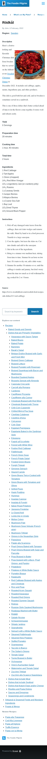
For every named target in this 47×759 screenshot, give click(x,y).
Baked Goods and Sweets (19, 329)
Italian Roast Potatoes (21, 506)
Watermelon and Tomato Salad (25, 668)
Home (4, 15)
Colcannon (16, 421)
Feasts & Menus (12, 706)
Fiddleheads (16, 452)
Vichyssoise (16, 661)
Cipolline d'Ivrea (18, 418)
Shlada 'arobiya (18, 624)
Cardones (15, 391)
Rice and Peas (17, 587)
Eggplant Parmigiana (20, 428)
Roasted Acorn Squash (21, 590)
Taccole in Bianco (19, 648)
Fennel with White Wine (21, 445)
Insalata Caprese (18, 499)
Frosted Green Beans (20, 462)
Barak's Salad (17, 350)
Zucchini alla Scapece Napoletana (26, 675)
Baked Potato (17, 343)
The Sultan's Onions (20, 651)
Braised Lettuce (18, 364)
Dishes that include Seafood (20, 682)
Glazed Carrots (18, 472)
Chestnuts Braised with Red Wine (26, 401)
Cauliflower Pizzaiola (20, 394)
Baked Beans (17, 340)
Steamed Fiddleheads (21, 634)
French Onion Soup (20, 455)
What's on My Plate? (22, 15)
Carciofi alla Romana (20, 387)
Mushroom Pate (18, 523)
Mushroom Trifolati (19, 533)
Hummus (15, 496)
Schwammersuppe (19, 621)
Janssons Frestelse (20, 509)
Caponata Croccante (20, 384)
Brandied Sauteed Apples (22, 377)
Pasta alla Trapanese (14, 717)
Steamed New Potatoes (21, 638)
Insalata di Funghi (19, 502)
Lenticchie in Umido (20, 516)
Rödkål (14, 614)
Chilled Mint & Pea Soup (22, 411)
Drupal (15, 751)
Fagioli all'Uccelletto (20, 442)
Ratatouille (16, 577)
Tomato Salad (17, 655)
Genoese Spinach (19, 469)
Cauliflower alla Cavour (21, 398)
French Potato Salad (20, 458)
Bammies (15, 347)
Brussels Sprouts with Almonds (25, 381)
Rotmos (14, 604)
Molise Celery (17, 519)
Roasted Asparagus (20, 594)
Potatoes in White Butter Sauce (25, 570)
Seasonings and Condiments (21, 696)
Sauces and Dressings (18, 692)
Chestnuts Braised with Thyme (24, 404)
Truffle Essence (12, 727)
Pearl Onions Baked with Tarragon (26, 546)
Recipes (41, 15)
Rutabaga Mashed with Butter (24, 611)
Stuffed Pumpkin (18, 641)
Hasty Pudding (17, 492)
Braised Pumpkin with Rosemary (25, 367)
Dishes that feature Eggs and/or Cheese (26, 686)
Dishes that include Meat (19, 679)
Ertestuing (15, 438)
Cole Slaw (16, 425)
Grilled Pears (17, 489)
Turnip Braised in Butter (21, 658)
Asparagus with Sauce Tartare (24, 337)
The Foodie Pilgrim (17, 3)
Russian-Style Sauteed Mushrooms (27, 607)
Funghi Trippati (18, 465)
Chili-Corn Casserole (20, 408)
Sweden (14, 33)
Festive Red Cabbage (21, 448)
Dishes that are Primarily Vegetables (24, 333)
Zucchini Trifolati (18, 672)
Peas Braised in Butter (21, 557)
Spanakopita (17, 628)
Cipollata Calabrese (20, 414)
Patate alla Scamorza (20, 543)
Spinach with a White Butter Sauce (26, 631)
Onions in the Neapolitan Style (24, 536)
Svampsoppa (17, 645)
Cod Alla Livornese (13, 721)
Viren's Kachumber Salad (22, 665)
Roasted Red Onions (20, 597)
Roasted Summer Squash (22, 601)
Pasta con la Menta (13, 731)
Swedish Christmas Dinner (8, 77)
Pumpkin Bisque (18, 574)
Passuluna (16, 540)
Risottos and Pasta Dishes (20, 689)
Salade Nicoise (18, 617)
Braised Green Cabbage (22, 360)
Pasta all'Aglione (12, 724)
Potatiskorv (16, 567)
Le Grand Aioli (17, 513)
